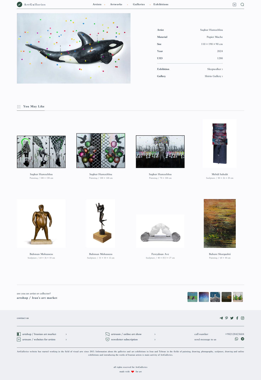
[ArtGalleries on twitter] (231, 318)
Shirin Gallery (213, 76)
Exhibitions (160, 4)
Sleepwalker (214, 69)
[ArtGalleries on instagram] (242, 318)
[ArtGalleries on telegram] (221, 318)
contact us (23, 318)
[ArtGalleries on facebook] (237, 318)
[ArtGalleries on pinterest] (226, 318)
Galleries (139, 4)
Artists (97, 4)
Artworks (116, 4)
